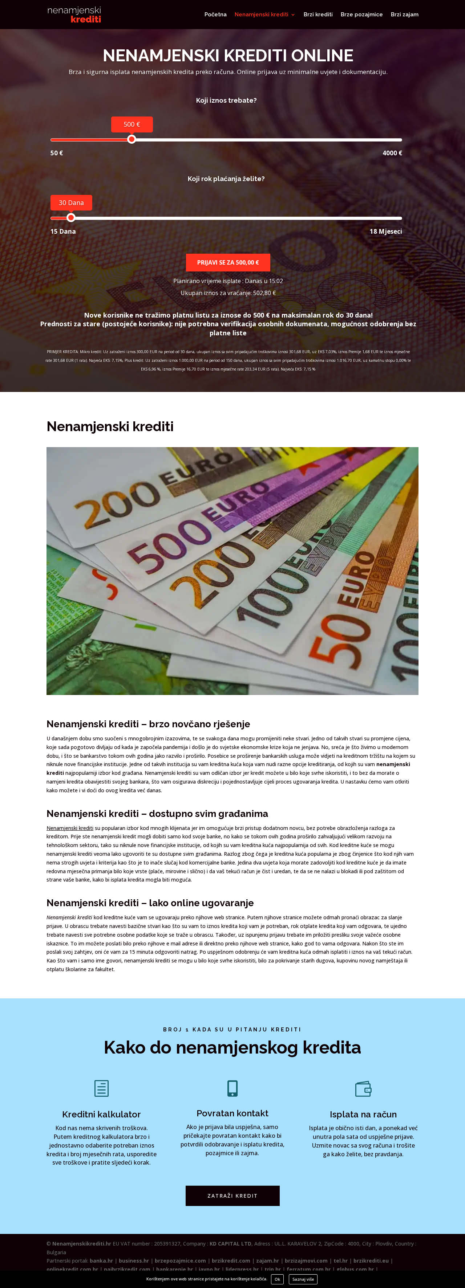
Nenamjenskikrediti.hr (81, 1243)
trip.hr (272, 1269)
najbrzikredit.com (127, 1269)
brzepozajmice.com (180, 1260)
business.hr (134, 1260)
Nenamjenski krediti (261, 15)
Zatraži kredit (232, 1195)
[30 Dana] (71, 217)
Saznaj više (303, 1279)
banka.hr (101, 1260)
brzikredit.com (231, 1260)
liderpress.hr (242, 1269)
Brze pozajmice (362, 15)
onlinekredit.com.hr (72, 1269)
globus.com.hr (355, 1269)
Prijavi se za (228, 262)
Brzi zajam (404, 15)
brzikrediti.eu (371, 1260)
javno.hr (209, 1269)
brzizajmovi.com (306, 1260)
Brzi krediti (318, 15)
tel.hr (340, 1260)
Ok (277, 1279)
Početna (216, 15)
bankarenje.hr (174, 1269)
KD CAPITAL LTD (230, 1243)
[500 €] (131, 139)
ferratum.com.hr (309, 1269)
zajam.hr (267, 1260)
